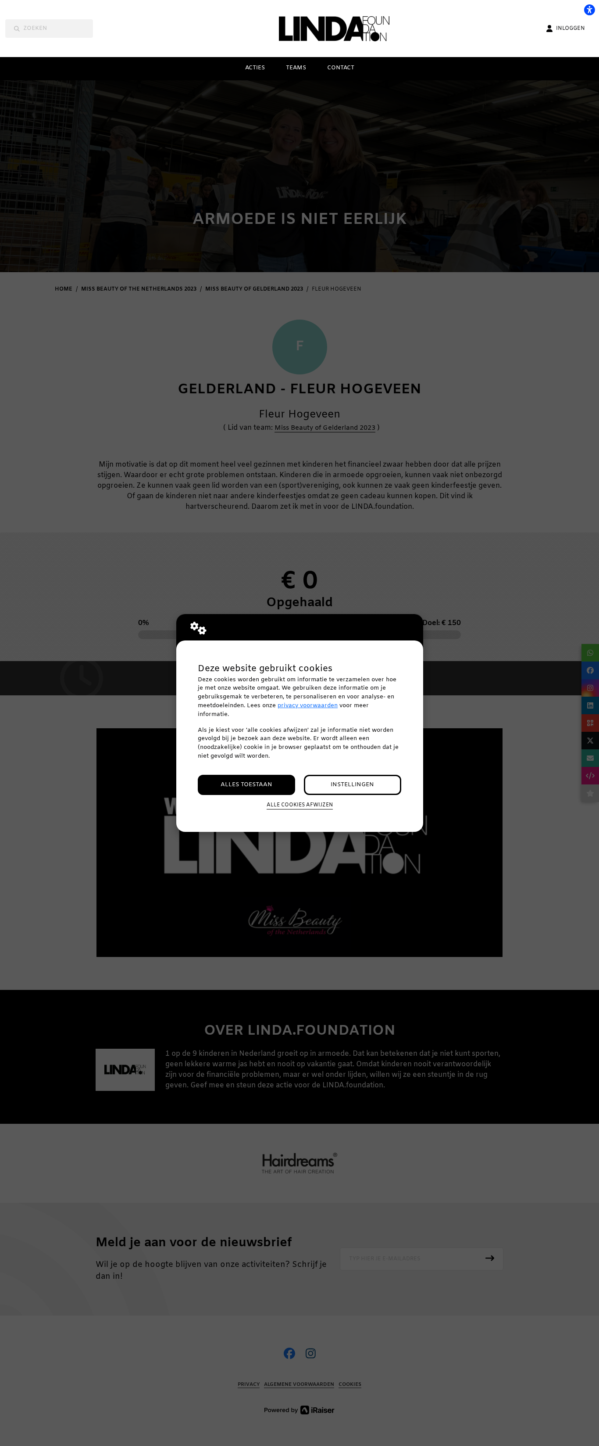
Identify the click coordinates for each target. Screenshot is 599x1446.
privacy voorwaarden (308, 705)
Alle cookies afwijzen (300, 805)
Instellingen (352, 784)
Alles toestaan (246, 784)
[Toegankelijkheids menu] (589, 9)
